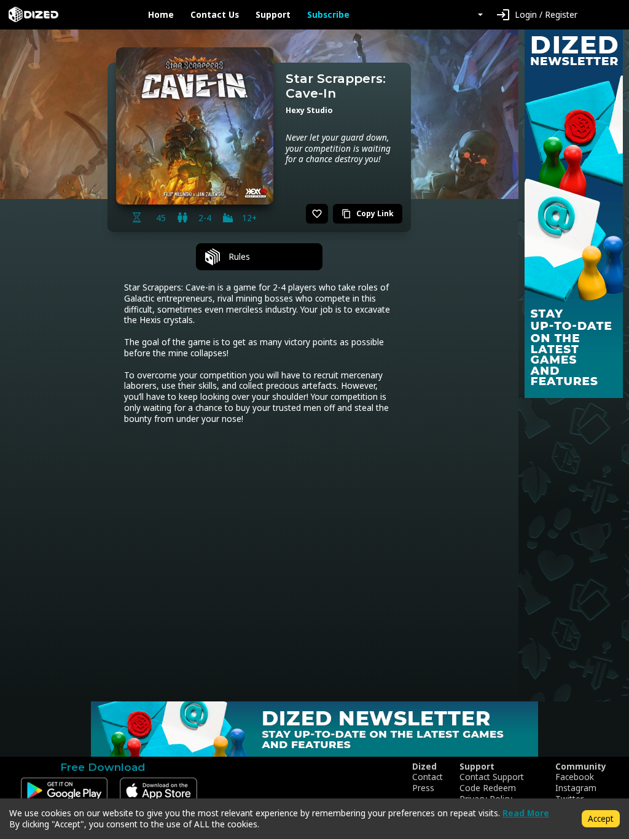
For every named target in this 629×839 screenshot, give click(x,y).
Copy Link (368, 213)
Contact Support (491, 776)
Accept (601, 818)
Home (161, 14)
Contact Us (214, 14)
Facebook (574, 776)
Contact (427, 776)
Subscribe (328, 14)
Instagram (575, 788)
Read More (525, 813)
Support (273, 14)
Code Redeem (487, 788)
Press (423, 788)
